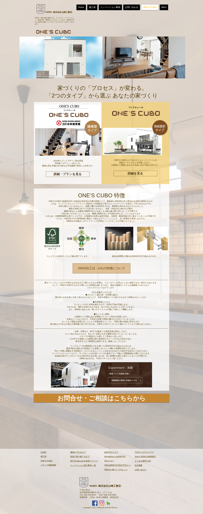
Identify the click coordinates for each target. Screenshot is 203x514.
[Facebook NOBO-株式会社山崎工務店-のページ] (94, 503)
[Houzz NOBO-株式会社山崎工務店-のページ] (108, 503)
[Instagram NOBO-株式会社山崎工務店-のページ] (101, 503)
